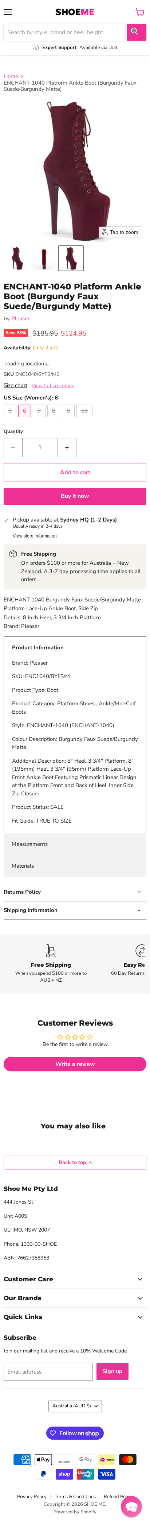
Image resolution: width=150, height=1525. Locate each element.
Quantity (13, 431)
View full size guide (53, 386)
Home (11, 76)
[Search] (136, 32)
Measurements (30, 844)
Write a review (75, 1064)
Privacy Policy (32, 1496)
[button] (17, 258)
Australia (71, 1406)
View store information (35, 536)
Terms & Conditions (75, 1496)
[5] (11, 419)
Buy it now (75, 496)
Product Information (38, 647)
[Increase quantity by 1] (67, 447)
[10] (85, 419)
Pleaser (20, 318)
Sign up (112, 1371)
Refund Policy (118, 1496)
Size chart (15, 385)
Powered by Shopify (75, 1512)
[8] (54, 419)
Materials (23, 865)
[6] (25, 419)
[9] (69, 419)
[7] (40, 419)
